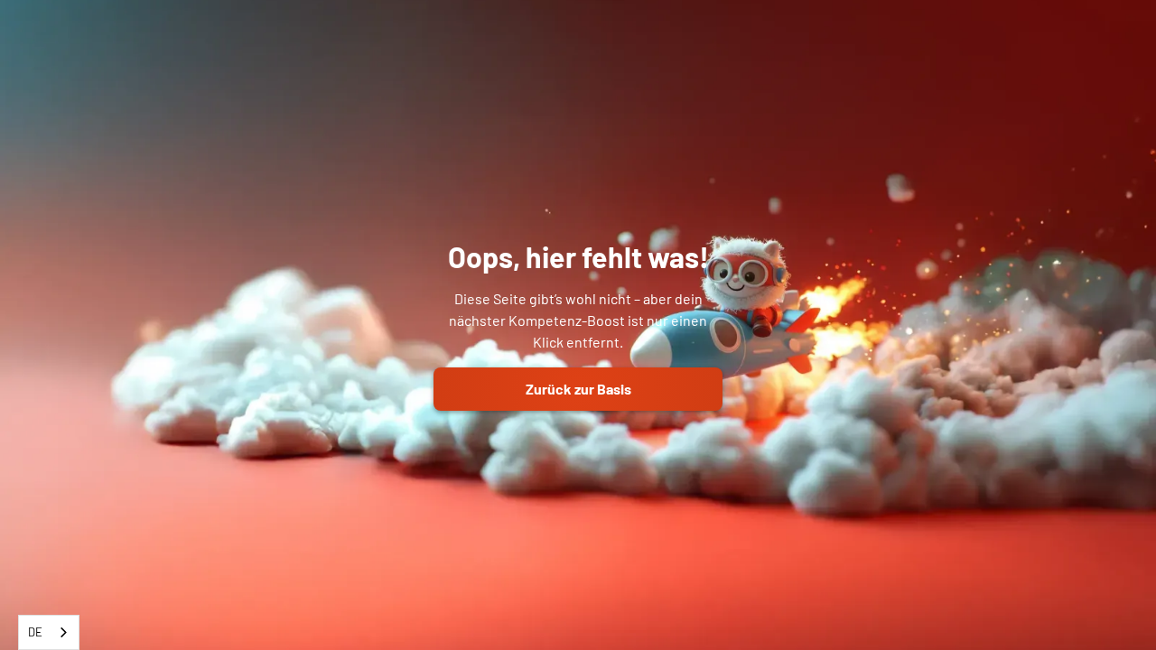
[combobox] (48, 632)
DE (35, 632)
